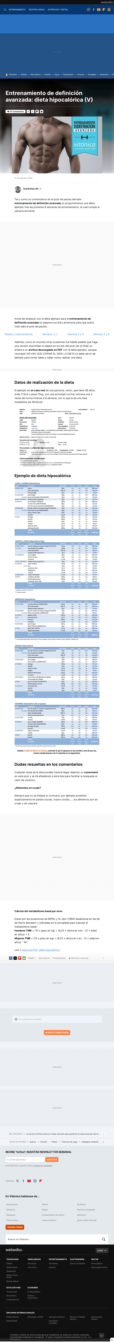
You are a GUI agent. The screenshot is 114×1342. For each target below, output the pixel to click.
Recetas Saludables (86, 1209)
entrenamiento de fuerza (53, 1215)
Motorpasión (96, 1263)
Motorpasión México (96, 1318)
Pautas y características (19, 334)
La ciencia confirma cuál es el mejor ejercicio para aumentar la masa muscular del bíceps (63, 1134)
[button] (32, 188)
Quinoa (33, 1142)
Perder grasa (12, 1220)
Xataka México (12, 1317)
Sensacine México (57, 1317)
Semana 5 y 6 (101, 334)
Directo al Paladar (77, 1263)
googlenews (109, 9)
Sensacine (53, 1263)
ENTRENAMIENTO (17, 9)
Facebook (93, 9)
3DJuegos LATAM (35, 1317)
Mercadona (35, 74)
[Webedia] (107, 2)
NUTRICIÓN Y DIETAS (58, 9)
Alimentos (104, 74)
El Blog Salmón (34, 1292)
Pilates (55, 1142)
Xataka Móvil (11, 1267)
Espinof (52, 1267)
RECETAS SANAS (36, 9)
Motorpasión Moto (99, 1267)
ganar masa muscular (87, 1220)
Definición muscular (79, 958)
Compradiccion (12, 1299)
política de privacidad (43, 1165)
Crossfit (44, 1142)
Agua (57, 74)
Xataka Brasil (11, 1321)
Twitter (32, 111)
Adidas (24, 74)
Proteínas (81, 1204)
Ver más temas (15, 1227)
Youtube (98, 9)
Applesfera (11, 1271)
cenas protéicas (49, 1220)
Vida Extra (32, 1267)
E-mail (41, 111)
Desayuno (10, 1215)
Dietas (45, 1209)
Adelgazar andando (90, 1142)
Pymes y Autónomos (33, 1297)
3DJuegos (32, 1263)
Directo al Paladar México (77, 1318)
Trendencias (11, 1292)
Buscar (103, 1239)
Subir (100, 1250)
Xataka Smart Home (12, 1276)
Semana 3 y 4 (76, 334)
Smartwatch (68, 74)
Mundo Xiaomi (12, 1281)
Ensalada (92, 74)
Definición (81, 1215)
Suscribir (52, 1159)
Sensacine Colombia (53, 1322)
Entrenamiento (59, 958)
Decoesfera (11, 1296)
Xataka (9, 1263)
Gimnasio (13, 74)
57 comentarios (17, 111)
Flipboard (104, 9)
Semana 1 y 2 (50, 334)
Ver (58, 1032)
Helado (47, 74)
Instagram (88, 9)
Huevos (80, 74)
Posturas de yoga (70, 1142)
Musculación (44, 958)
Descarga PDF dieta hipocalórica (41, 950)
